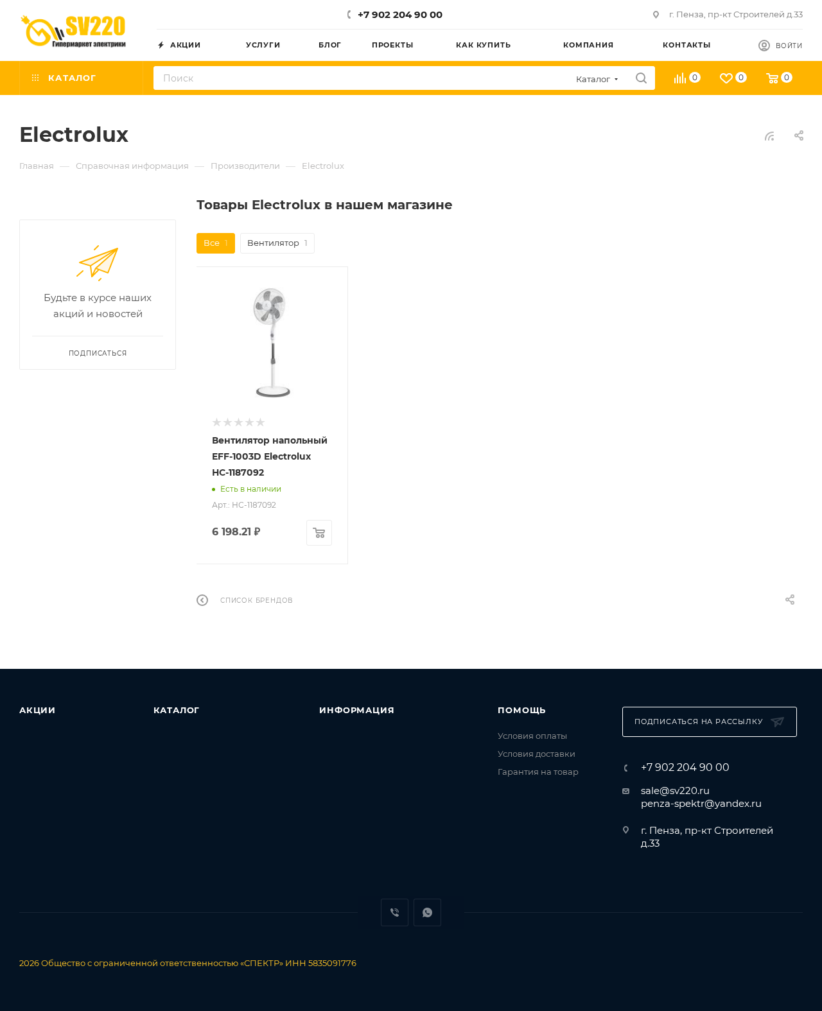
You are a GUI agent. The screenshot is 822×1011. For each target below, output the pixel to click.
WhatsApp (427, 912)
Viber (394, 912)
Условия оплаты (532, 735)
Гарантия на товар (538, 771)
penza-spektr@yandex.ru (701, 803)
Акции (37, 710)
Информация (356, 710)
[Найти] (641, 78)
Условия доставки (536, 753)
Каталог (176, 710)
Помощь (522, 710)
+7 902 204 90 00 (400, 14)
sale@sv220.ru (675, 790)
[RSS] (769, 136)
